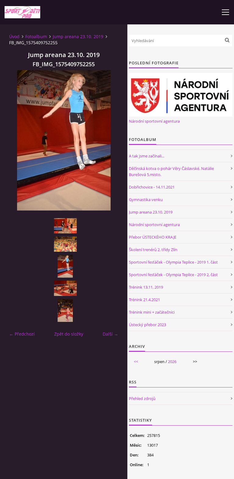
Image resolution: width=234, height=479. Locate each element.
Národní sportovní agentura (154, 121)
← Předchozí (22, 334)
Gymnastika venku (146, 199)
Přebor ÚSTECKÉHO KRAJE (152, 237)
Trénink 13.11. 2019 (146, 287)
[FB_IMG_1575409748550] (65, 310)
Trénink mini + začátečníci (152, 312)
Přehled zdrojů (142, 398)
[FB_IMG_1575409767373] (65, 244)
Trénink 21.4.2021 (144, 299)
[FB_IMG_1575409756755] (65, 288)
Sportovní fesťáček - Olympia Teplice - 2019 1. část (173, 262)
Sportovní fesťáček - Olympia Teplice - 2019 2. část (173, 274)
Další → (110, 334)
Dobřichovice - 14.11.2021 (152, 187)
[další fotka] (108, 140)
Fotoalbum (36, 36)
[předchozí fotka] (19, 140)
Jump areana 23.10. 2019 (78, 36)
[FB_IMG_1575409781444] (65, 225)
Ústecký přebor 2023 (147, 324)
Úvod (14, 36)
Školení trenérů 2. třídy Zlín (153, 249)
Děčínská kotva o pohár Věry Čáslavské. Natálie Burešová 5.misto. (171, 171)
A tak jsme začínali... (146, 156)
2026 (172, 361)
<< (136, 361)
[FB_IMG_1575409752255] (65, 266)
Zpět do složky (68, 334)
